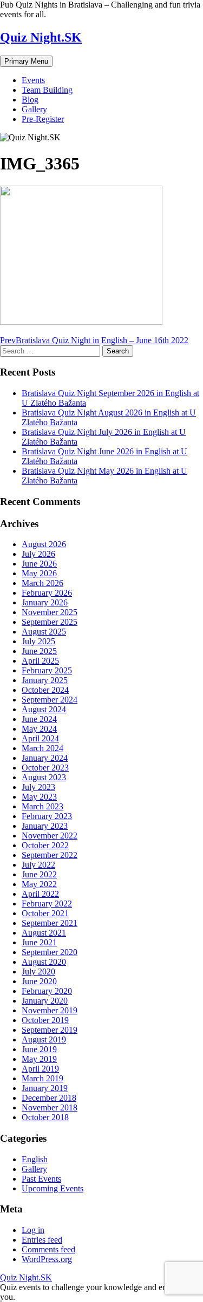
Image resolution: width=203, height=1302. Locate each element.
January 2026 (45, 602)
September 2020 (49, 952)
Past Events (41, 1178)
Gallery (34, 109)
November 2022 (49, 835)
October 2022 (45, 845)
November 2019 (49, 1010)
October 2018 (45, 1117)
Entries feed (42, 1239)
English (35, 1159)
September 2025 (49, 621)
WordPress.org (47, 1259)
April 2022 (40, 893)
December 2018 (49, 1097)
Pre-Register (43, 119)
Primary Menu (26, 61)
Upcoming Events (52, 1188)
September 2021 (49, 923)
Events (33, 80)
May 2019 (39, 1059)
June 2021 (39, 942)
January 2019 (45, 1088)
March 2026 (42, 583)
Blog (30, 99)
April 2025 (40, 660)
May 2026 (39, 573)
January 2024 (45, 757)
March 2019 (42, 1078)
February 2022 (47, 903)
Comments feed (48, 1249)
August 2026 (44, 544)
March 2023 (42, 806)
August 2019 (44, 1039)
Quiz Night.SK (41, 37)
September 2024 (49, 699)
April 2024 (40, 738)
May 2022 (39, 884)
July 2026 (38, 553)
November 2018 (49, 1107)
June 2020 (39, 981)
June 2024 (39, 719)
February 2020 (47, 991)
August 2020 (44, 961)
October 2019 (45, 1020)
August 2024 (44, 709)
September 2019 (49, 1029)
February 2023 (47, 816)
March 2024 (42, 748)
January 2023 (45, 825)
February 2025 (47, 670)
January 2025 (45, 680)
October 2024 (45, 689)
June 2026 (39, 563)
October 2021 (45, 913)
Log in (33, 1230)
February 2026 (47, 592)
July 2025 (38, 641)
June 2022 (39, 874)
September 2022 (49, 855)
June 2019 (39, 1049)
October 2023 (45, 767)
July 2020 (38, 971)
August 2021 (44, 932)
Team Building (47, 89)
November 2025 (49, 612)
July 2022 (38, 864)
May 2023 (39, 796)
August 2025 (44, 631)
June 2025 (39, 651)
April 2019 (40, 1068)
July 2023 (38, 787)
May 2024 (39, 728)
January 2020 (45, 1000)
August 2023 (44, 777)
